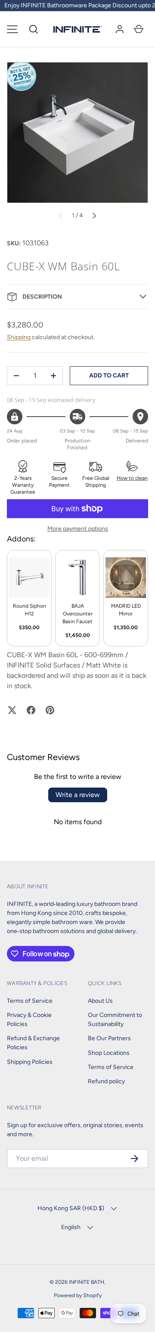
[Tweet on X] (12, 710)
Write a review (78, 795)
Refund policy (106, 1081)
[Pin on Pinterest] (49, 710)
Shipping (19, 337)
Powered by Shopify (78, 1295)
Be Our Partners (109, 1038)
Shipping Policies (30, 1062)
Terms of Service (30, 1000)
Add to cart (109, 375)
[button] (33, 29)
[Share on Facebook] (31, 710)
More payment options (77, 528)
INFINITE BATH (86, 1282)
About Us (100, 1000)
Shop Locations (109, 1053)
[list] (77, 133)
